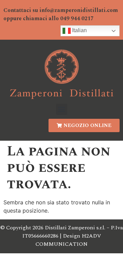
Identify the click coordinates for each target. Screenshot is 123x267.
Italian (79, 31)
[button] (61, 109)
